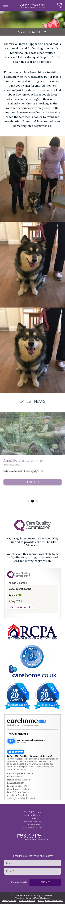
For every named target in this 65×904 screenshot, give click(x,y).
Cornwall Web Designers (38, 898)
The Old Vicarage (17, 733)
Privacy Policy (9, 900)
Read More (33, 482)
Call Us (58, 5)
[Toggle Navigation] (5, 5)
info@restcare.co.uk (33, 827)
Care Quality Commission (50, 900)
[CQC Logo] (18, 577)
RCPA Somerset (27, 900)
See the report (19, 607)
